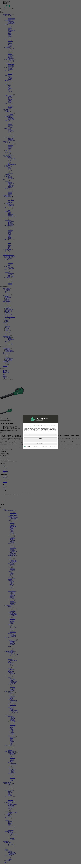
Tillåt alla (40, 438)
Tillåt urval (40, 441)
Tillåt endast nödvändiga (40, 443)
